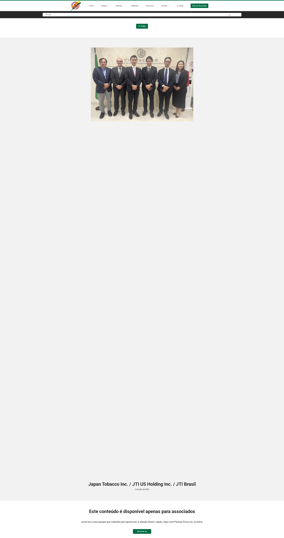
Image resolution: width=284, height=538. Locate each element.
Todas (143, 26)
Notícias (119, 6)
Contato (164, 6)
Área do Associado (199, 6)
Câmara (104, 6)
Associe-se (150, 6)
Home (91, 6)
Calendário (135, 6)
